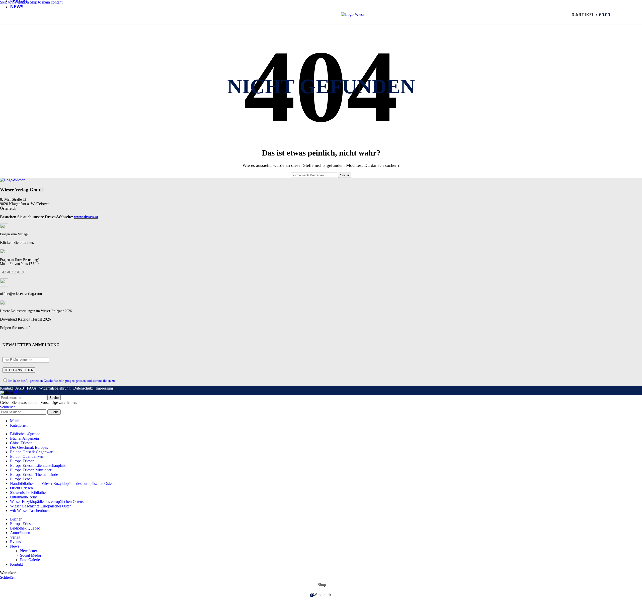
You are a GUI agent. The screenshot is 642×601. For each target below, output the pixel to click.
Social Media (30, 555)
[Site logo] (353, 14)
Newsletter (28, 551)
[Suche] (564, 15)
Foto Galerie (30, 560)
